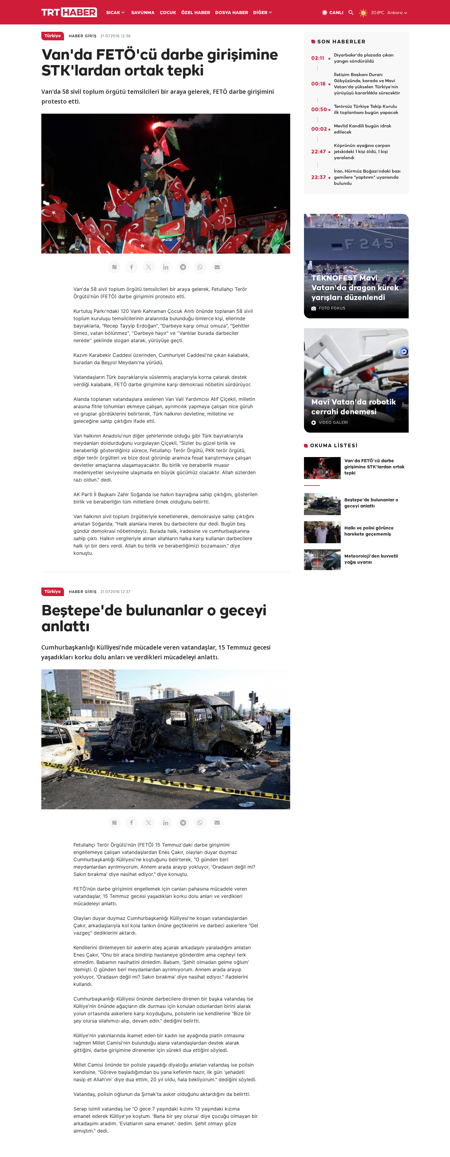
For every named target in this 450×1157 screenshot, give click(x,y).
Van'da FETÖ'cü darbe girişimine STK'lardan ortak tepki (374, 467)
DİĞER (260, 13)
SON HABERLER (341, 42)
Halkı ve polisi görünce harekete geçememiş (369, 531)
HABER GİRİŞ (83, 36)
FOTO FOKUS (332, 308)
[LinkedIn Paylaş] (166, 267)
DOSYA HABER (231, 13)
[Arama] (353, 13)
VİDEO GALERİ (333, 423)
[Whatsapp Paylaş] (200, 267)
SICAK (113, 13)
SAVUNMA (143, 13)
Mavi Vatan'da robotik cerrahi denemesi (353, 407)
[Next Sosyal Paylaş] (114, 267)
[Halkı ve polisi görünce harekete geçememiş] (322, 532)
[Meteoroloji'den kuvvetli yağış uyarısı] (322, 560)
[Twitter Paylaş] (149, 267)
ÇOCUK (168, 13)
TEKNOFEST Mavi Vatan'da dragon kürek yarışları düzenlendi (355, 288)
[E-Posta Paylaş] (217, 267)
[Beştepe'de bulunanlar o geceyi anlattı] (322, 504)
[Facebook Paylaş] (132, 267)
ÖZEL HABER (195, 13)
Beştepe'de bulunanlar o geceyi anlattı (371, 503)
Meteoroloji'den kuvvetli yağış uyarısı (371, 559)
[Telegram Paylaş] (183, 267)
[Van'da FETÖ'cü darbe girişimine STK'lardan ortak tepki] (322, 468)
